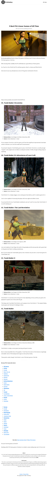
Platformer (6, 375)
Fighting (6, 373)
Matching (6, 401)
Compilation (6, 394)
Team (5, 429)
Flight (5, 419)
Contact (21, 474)
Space (5, 421)
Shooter (6, 379)
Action (5, 399)
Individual (6, 427)
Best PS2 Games (32, 440)
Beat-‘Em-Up (7, 372)
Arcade (5, 370)
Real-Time (6, 432)
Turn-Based (6, 434)
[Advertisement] (24, 13)
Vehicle (5, 423)
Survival (5, 386)
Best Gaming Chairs (21, 440)
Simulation (6, 410)
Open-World (6, 384)
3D (4, 390)
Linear (5, 383)
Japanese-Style (7, 416)
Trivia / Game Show (8, 395)
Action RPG (6, 414)
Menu (45, 2)
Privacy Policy (26, 474)
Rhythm (5, 377)
